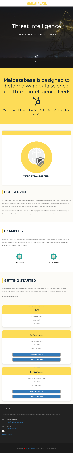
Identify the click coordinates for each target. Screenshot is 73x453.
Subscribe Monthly (36, 354)
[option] (36, 159)
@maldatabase (12, 428)
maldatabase (31, 448)
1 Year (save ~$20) (36, 396)
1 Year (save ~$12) (36, 359)
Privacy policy (7, 434)
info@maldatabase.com (15, 422)
